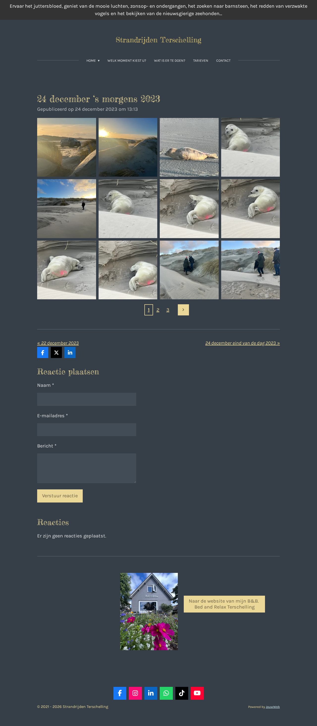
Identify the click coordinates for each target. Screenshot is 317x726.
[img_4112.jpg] (66, 147)
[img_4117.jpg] (250, 147)
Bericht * (46, 446)
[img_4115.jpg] (128, 208)
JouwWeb (273, 707)
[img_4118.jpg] (66, 208)
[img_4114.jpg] (189, 147)
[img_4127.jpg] (128, 270)
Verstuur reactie (60, 496)
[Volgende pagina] (183, 309)
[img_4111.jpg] (128, 147)
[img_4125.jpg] (250, 208)
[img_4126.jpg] (189, 208)
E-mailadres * (52, 416)
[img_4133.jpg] (189, 270)
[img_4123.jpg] (66, 270)
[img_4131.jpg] (250, 270)
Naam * (45, 385)
